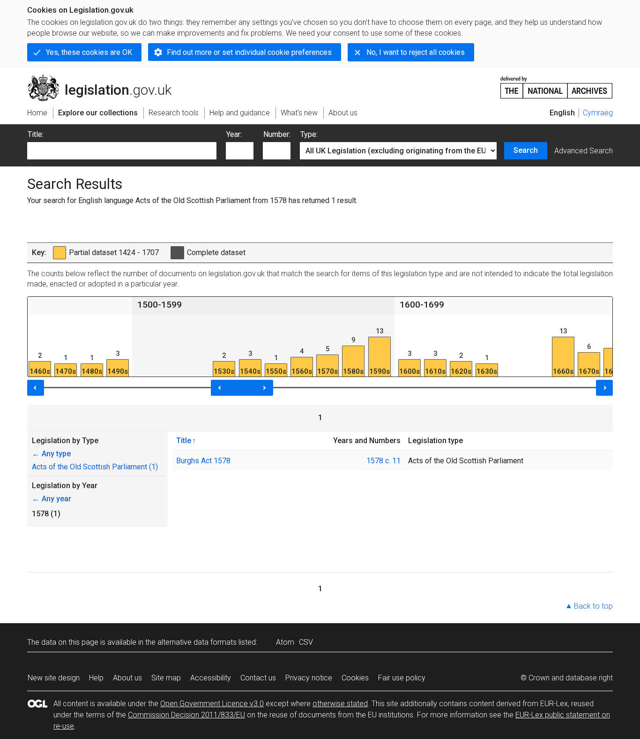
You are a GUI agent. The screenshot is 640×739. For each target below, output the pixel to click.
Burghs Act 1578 (203, 460)
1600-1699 (422, 304)
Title (183, 440)
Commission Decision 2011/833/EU (186, 714)
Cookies (355, 677)
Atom (285, 642)
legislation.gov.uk (104, 78)
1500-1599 (159, 304)
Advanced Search (583, 150)
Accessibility (210, 677)
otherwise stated (340, 703)
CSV (306, 642)
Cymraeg (598, 112)
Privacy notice (308, 677)
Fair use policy (401, 677)
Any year (51, 498)
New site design (54, 677)
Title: (36, 134)
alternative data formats (197, 642)
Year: (234, 134)
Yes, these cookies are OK (89, 52)
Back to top (593, 606)
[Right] (604, 388)
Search (525, 150)
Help (96, 677)
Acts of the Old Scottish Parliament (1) (95, 466)
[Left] (35, 388)
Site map (166, 677)
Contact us (258, 677)
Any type (51, 453)
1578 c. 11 (383, 460)
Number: (276, 134)
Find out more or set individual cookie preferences (249, 52)
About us (127, 677)
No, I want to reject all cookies (415, 52)
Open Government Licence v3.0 (212, 703)
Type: (309, 134)
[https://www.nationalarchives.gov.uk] (556, 83)
